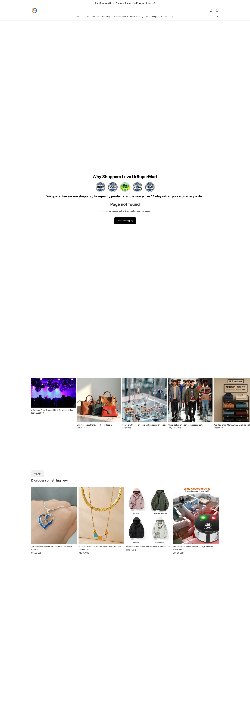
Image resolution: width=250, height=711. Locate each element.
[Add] (120, 540)
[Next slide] (216, 421)
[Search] (217, 16)
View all (37, 474)
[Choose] (73, 540)
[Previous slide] (35, 515)
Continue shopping (125, 220)
